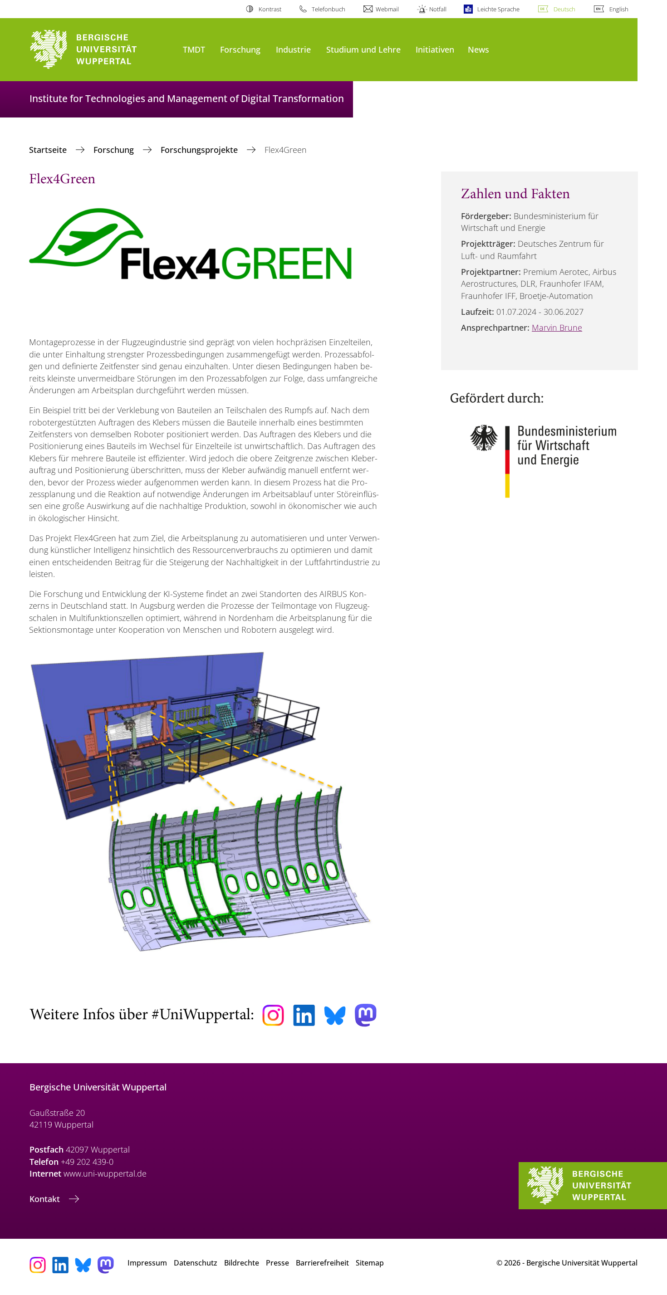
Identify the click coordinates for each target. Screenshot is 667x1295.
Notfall (437, 9)
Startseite (49, 149)
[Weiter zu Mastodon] (366, 1015)
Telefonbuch (328, 9)
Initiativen (435, 49)
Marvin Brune (557, 327)
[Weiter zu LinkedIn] (304, 1015)
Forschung (240, 49)
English (618, 9)
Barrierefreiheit (322, 1263)
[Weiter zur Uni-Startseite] (101, 49)
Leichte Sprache (498, 9)
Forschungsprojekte (200, 149)
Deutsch (564, 9)
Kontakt (45, 1198)
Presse (277, 1263)
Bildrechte (241, 1263)
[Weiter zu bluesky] (335, 1015)
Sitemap (370, 1263)
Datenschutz (195, 1263)
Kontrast (270, 9)
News (478, 49)
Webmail (387, 9)
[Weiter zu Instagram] (273, 1015)
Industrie (293, 49)
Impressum (147, 1263)
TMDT (194, 49)
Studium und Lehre (363, 49)
